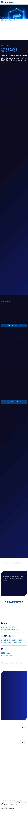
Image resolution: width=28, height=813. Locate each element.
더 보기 (23, 727)
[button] (4, 36)
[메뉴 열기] (26, 2)
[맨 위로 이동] (25, 810)
